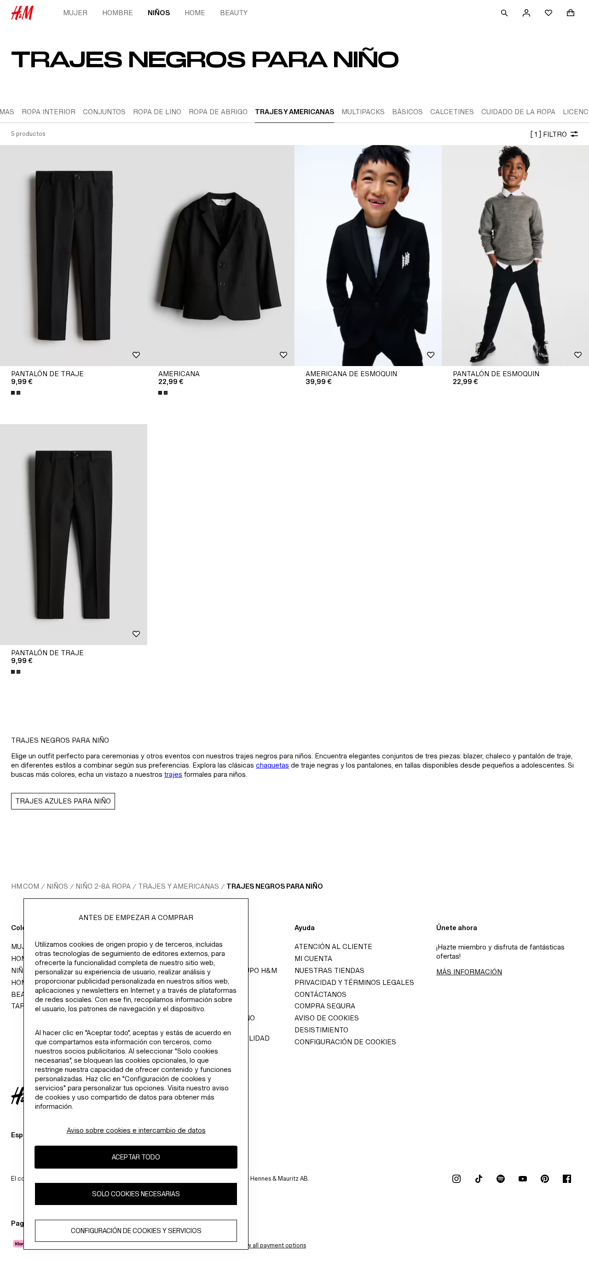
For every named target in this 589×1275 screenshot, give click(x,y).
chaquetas (272, 765)
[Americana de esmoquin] (368, 255)
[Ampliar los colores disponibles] (16, 392)
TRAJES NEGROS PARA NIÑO (274, 886)
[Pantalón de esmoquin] (515, 255)
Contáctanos (320, 994)
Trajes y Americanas (178, 886)
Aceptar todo (136, 1157)
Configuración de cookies (345, 1042)
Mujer (75, 13)
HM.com (25, 886)
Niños (159, 13)
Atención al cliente (333, 946)
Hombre (117, 13)
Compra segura (324, 1006)
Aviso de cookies (326, 1018)
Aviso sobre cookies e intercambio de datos (136, 1130)
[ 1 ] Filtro (548, 134)
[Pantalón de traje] (73, 255)
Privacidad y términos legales (354, 982)
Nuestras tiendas (329, 970)
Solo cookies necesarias (136, 1194)
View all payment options (271, 1245)
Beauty (234, 13)
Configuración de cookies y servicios (136, 1230)
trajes (173, 774)
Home (195, 13)
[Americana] (220, 255)
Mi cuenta (313, 958)
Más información (469, 972)
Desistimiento (321, 1030)
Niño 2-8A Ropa (103, 886)
